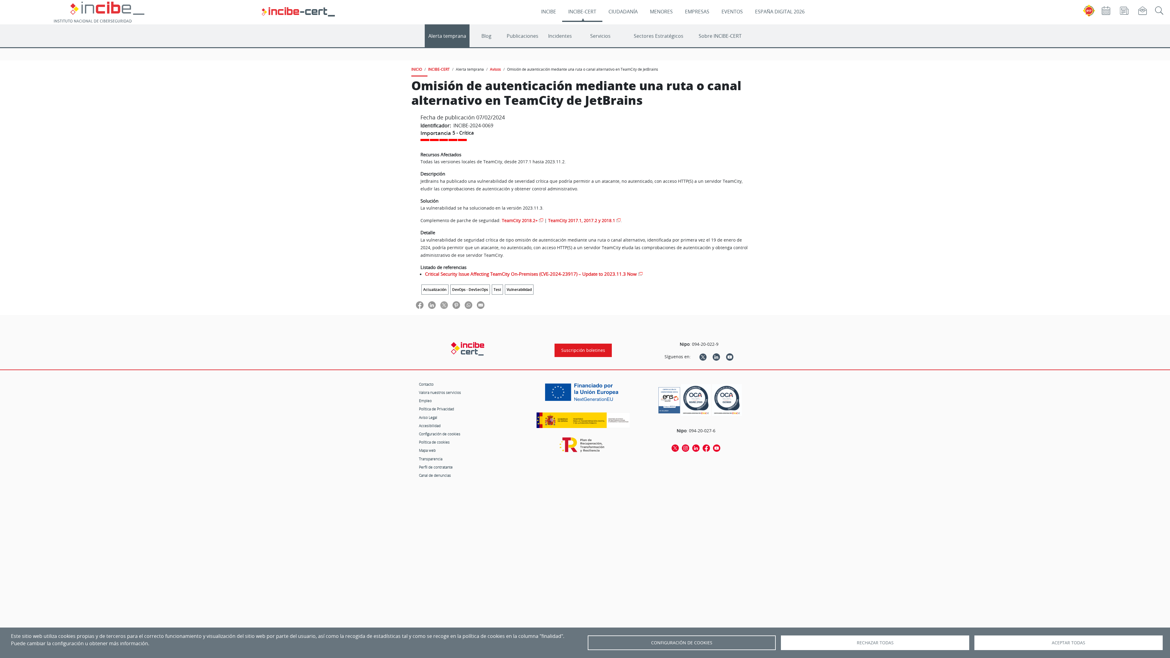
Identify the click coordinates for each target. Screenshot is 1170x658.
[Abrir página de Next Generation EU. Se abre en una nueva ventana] (583, 394)
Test (497, 289)
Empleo (425, 400)
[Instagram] (685, 447)
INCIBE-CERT (582, 11)
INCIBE (548, 11)
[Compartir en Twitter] (444, 305)
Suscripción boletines (583, 350)
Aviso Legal (428, 417)
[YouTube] (729, 357)
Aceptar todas (1068, 643)
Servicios (600, 36)
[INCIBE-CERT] (467, 349)
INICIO (416, 69)
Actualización (435, 289)
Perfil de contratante (436, 467)
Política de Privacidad (436, 408)
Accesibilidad (430, 425)
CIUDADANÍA (623, 11)
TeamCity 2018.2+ (520, 220)
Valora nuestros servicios (440, 392)
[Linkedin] (716, 357)
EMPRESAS (697, 11)
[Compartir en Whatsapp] (468, 305)
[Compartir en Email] (480, 305)
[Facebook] (706, 447)
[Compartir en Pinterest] (456, 305)
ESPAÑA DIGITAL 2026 (780, 11)
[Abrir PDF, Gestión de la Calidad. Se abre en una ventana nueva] (727, 400)
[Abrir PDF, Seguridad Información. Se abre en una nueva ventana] (696, 400)
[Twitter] (703, 357)
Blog (486, 36)
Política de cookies (434, 442)
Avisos (495, 69)
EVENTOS (732, 11)
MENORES (661, 11)
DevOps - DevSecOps (470, 289)
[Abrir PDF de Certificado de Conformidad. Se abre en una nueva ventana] (669, 398)
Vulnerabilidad (519, 289)
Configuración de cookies (439, 433)
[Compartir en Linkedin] (432, 305)
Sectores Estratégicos (658, 36)
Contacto (426, 384)
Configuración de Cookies (681, 643)
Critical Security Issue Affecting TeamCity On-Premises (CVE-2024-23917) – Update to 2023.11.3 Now (531, 274)
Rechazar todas (875, 643)
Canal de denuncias (435, 475)
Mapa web (427, 450)
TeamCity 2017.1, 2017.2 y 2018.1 (581, 220)
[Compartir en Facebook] (420, 305)
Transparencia (430, 458)
